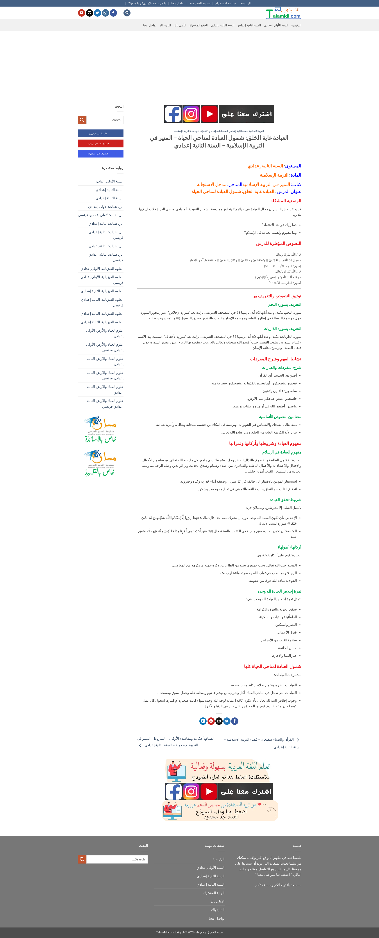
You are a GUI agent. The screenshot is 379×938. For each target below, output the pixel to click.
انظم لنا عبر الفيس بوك (97, 133)
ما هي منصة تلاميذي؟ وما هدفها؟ (147, 3)
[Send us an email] (89, 13)
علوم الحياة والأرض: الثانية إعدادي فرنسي (105, 375)
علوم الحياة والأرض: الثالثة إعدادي (104, 389)
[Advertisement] (189, 64)
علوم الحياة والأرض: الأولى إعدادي (104, 333)
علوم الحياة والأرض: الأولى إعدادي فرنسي (104, 347)
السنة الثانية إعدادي (249, 25)
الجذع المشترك (198, 25)
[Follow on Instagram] (105, 13)
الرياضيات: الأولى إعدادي (105, 206)
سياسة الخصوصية (200, 3)
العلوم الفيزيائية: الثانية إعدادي (102, 291)
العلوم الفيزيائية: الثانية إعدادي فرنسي (102, 302)
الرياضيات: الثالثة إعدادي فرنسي (105, 257)
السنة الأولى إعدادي (276, 25)
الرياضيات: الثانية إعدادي (106, 223)
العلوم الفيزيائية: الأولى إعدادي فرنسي (101, 280)
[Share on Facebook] (234, 721)
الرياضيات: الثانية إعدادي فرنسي (106, 235)
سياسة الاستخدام (225, 3)
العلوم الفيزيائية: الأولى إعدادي (101, 268)
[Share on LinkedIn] (203, 721)
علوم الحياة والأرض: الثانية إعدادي (105, 361)
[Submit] (82, 120)
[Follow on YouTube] (81, 13)
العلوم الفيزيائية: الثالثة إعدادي (102, 313)
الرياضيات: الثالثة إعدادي (105, 246)
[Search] (127, 13)
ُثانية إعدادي (201, 130)
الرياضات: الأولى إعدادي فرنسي (100, 215)
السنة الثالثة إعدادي (222, 25)
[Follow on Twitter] (97, 13)
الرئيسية (246, 3)
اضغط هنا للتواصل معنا (273, 874)
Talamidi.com (165, 932)
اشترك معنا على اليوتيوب (98, 143)
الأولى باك (180, 25)
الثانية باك (165, 25)
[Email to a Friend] (219, 721)
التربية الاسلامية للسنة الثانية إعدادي (246, 130)
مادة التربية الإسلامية (184, 130)
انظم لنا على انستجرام (98, 153)
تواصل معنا (177, 3)
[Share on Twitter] (227, 721)
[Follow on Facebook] (113, 13)
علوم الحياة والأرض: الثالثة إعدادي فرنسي (104, 403)
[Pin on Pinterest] (211, 721)
